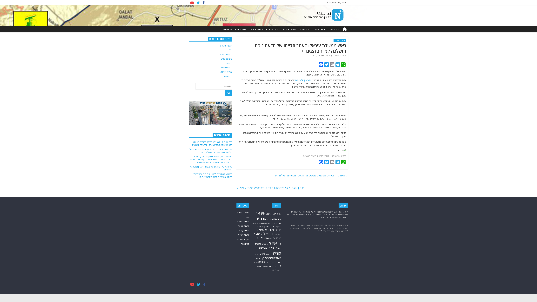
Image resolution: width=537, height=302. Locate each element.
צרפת (274, 262)
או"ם (279, 213)
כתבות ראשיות (320, 29)
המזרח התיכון (270, 226)
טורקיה (277, 238)
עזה (270, 258)
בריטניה (277, 223)
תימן (274, 270)
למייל (320, 231)
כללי (230, 50)
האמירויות (257, 223)
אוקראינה (271, 214)
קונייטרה (268, 262)
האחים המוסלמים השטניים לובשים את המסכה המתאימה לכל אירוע (311, 175)
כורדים (264, 244)
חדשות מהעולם (289, 29)
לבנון (271, 248)
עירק (314, 55)
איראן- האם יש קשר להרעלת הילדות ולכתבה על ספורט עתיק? (270, 188)
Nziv (328, 55)
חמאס (257, 234)
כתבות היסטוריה (273, 29)
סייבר (263, 254)
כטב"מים (258, 244)
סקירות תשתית (257, 29)
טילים (270, 239)
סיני (256, 254)
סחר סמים (269, 254)
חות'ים (278, 234)
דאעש (264, 223)
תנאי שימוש (335, 29)
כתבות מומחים (241, 29)
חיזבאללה (267, 234)
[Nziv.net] (344, 29)
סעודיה (277, 258)
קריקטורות (227, 29)
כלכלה (278, 248)
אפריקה (270, 219)
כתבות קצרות (305, 29)
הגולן (279, 226)
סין (259, 253)
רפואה (270, 266)
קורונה (261, 262)
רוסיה (277, 266)
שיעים (265, 266)
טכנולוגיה (262, 238)
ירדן (279, 243)
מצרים (263, 248)
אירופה (277, 219)
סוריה (277, 253)
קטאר (256, 262)
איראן (260, 213)
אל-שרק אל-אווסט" (302, 80)
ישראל (272, 243)
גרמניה (270, 223)
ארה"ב (319, 55)
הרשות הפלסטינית (266, 229)
